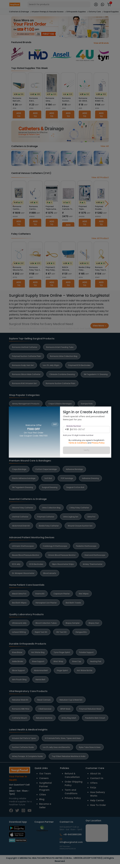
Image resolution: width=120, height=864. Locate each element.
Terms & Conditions (77, 443)
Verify (86, 450)
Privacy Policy (98, 443)
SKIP (55, 410)
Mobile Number (73, 426)
